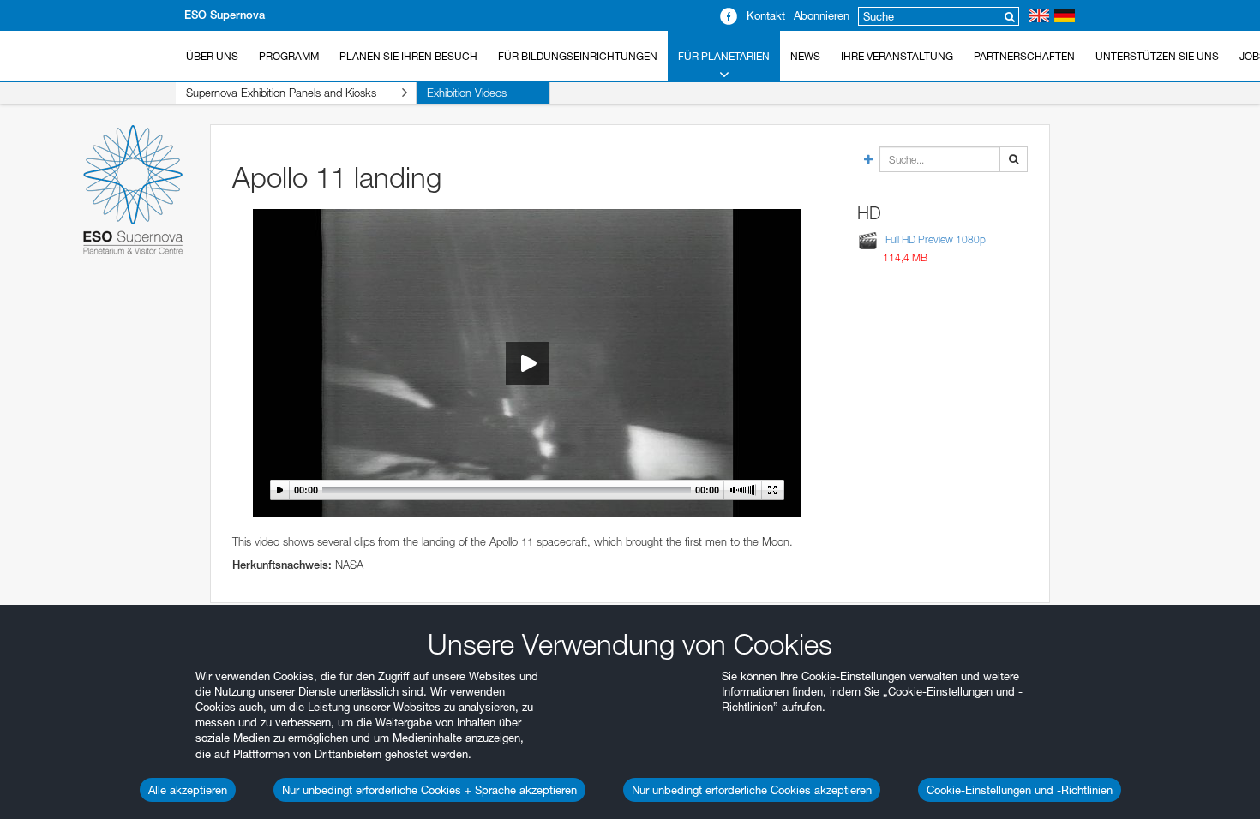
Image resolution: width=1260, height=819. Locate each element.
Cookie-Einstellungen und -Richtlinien (1020, 790)
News (805, 56)
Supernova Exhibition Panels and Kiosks (281, 92)
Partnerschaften (1024, 56)
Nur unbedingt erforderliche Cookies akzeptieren (752, 790)
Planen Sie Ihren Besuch (408, 56)
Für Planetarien (724, 56)
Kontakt (766, 15)
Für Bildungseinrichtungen (577, 56)
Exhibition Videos (467, 92)
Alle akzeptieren (187, 790)
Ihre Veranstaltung (897, 56)
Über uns (212, 56)
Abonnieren (821, 15)
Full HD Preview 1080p (935, 239)
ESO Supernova (224, 15)
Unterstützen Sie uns (1157, 56)
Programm (289, 56)
